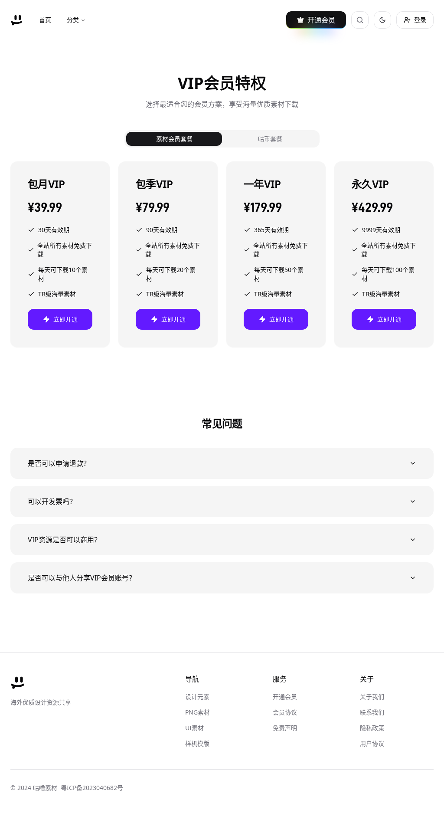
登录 (420, 20)
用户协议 (372, 743)
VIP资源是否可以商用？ (64, 539)
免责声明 (285, 728)
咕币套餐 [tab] (270, 138)
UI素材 (194, 728)
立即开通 (65, 319)
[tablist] (222, 139)
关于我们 (372, 696)
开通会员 (285, 696)
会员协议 (285, 712)
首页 (45, 20)
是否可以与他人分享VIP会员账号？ (82, 578)
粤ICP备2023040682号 (92, 787)
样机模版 (197, 743)
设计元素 (197, 696)
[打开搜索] (360, 20)
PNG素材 (197, 712)
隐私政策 (372, 728)
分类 (73, 20)
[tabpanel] (222, 254)
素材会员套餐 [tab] (174, 138)
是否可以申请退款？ (59, 463)
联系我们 (372, 712)
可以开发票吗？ (52, 501)
